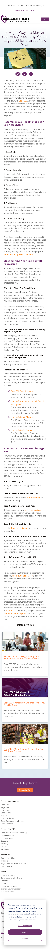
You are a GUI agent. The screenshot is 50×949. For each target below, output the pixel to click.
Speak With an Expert (25, 11)
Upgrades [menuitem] (5, 849)
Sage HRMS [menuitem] (6, 813)
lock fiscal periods (33, 510)
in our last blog (33, 497)
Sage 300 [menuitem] (5, 804)
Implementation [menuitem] (7, 835)
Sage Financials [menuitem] (7, 823)
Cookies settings (25, 926)
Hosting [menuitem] (4, 846)
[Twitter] (18, 74)
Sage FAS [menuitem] (5, 815)
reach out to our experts (15, 613)
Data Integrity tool (19, 528)
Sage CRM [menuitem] (5, 810)
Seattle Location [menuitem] (7, 891)
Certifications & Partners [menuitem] (11, 878)
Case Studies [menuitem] (6, 866)
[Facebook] (31, 74)
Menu (46, 19)
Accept (25, 932)
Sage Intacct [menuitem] (6, 807)
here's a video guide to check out (18, 254)
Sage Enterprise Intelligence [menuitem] (13, 821)
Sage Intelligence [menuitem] (8, 818)
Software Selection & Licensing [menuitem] (14, 832)
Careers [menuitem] (4, 880)
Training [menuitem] (4, 843)
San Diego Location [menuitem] (9, 886)
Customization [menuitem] (7, 838)
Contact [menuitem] (4, 883)
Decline (25, 939)
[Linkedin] (24, 74)
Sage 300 (23, 100)
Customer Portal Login (33, 5)
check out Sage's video (22, 575)
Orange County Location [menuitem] (11, 889)
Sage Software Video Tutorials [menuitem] (13, 863)
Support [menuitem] (4, 841)
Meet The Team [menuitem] (8, 875)
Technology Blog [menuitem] (8, 858)
